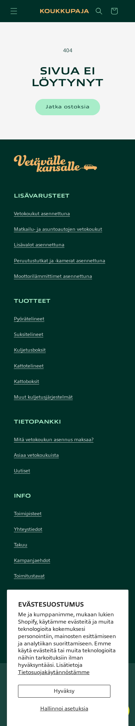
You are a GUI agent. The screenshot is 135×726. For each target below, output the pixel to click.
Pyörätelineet (29, 318)
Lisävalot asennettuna (39, 244)
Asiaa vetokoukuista (36, 455)
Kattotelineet (29, 366)
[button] (13, 11)
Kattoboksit (26, 381)
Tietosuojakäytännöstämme (54, 672)
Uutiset (22, 470)
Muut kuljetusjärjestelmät (43, 397)
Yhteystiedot (28, 529)
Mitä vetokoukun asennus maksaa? (53, 439)
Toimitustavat (29, 576)
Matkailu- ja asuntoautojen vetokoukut (58, 229)
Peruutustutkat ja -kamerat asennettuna (59, 260)
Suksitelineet (28, 334)
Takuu (20, 544)
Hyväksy (64, 691)
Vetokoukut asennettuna (42, 213)
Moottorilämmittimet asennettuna (53, 276)
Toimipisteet (28, 513)
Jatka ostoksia (68, 106)
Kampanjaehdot (32, 560)
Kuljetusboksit (30, 350)
